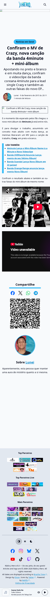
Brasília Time (39, 574)
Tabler (31, 577)
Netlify (25, 580)
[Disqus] (25, 412)
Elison (17, 577)
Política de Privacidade (25, 583)
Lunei (16, 95)
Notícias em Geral (25, 41)
